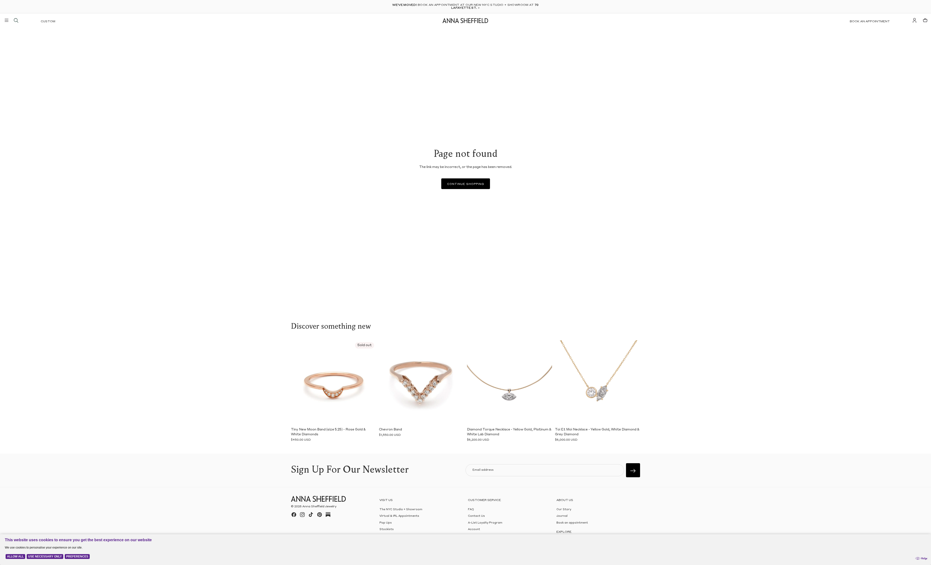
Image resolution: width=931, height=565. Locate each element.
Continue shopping (465, 184)
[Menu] (6, 20)
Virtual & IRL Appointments (399, 516)
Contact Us (476, 516)
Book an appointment (870, 21)
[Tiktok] (311, 514)
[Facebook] (294, 514)
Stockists (386, 529)
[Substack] (328, 514)
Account (474, 529)
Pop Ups (385, 523)
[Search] (16, 20)
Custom (48, 21)
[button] (298, 382)
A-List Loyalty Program (485, 523)
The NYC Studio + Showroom (400, 509)
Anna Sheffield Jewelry (319, 506)
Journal (562, 516)
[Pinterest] (319, 514)
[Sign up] (633, 470)
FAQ (471, 509)
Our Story (563, 509)
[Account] (914, 20)
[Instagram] (302, 514)
